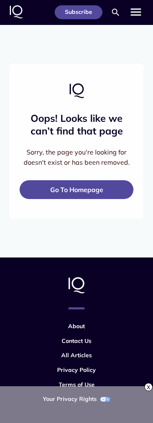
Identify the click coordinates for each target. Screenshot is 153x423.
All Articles (76, 355)
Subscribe (78, 12)
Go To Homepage (76, 190)
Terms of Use (77, 384)
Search (115, 12)
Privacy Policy (76, 370)
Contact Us (76, 341)
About (76, 326)
